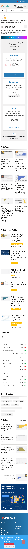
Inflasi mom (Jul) (6, 347)
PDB (13, 275)
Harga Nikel (15, 404)
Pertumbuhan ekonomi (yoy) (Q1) (10, 353)
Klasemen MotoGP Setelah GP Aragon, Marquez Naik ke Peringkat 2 (7, 427)
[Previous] (24, 10)
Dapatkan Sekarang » (14, 75)
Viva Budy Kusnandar (9, 26)
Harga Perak (5, 404)
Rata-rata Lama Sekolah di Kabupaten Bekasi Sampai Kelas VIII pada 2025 (8, 438)
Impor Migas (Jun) (7, 376)
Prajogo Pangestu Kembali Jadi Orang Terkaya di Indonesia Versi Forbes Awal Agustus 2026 (18, 301)
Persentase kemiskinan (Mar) (9, 357)
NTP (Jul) (5, 389)
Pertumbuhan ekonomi (8, 350)
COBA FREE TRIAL (9, 546)
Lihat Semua (23, 420)
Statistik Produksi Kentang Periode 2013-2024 (18, 284)
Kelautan (14, 290)
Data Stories (9, 14)
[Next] (27, 10)
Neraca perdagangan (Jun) (9, 369)
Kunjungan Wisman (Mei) (8, 385)
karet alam (5, 398)
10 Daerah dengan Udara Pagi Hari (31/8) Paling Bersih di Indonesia (7, 450)
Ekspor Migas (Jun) (7, 373)
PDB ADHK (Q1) (6, 366)
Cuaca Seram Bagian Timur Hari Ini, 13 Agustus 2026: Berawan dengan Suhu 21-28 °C (18, 255)
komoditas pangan (7, 414)
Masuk (20, 6)
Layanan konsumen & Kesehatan (16, 324)
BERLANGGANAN (9, 543)
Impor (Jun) (5, 382)
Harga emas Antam (18, 401)
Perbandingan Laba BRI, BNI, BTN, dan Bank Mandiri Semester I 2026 (8, 477)
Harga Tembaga (6, 401)
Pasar (14, 14)
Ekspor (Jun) (5, 379)
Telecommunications (17, 244)
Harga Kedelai (17, 407)
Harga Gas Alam (6, 407)
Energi (16, 531)
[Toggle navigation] (25, 6)
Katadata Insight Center (8, 411)
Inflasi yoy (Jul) (6, 344)
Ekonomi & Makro (16, 308)
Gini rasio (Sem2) (6, 360)
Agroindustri (18, 526)
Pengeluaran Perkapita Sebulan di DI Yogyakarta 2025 (18, 318)
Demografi (14, 263)
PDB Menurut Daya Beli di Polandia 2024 (19, 271)
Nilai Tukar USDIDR (7, 363)
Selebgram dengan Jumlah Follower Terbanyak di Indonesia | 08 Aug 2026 (19, 238)
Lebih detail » (14, 101)
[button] (21, 1)
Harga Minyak (15, 398)
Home (2, 14)
